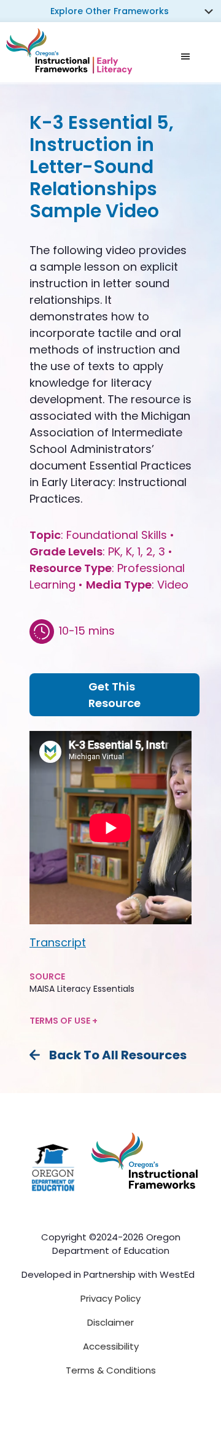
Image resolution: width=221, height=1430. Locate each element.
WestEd (177, 1274)
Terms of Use (60, 1021)
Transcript (57, 942)
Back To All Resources (118, 1055)
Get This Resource (114, 695)
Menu (194, 56)
